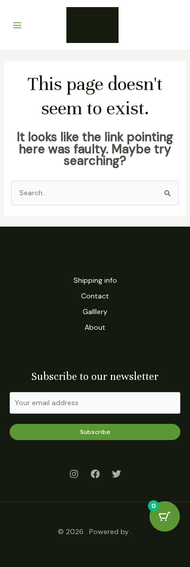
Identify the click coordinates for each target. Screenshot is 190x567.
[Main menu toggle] (17, 25)
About (95, 327)
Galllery (95, 311)
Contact (95, 295)
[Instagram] (74, 473)
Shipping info (95, 280)
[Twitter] (116, 473)
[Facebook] (95, 473)
